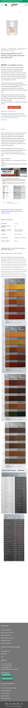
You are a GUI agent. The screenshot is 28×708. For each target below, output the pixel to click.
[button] (2, 5)
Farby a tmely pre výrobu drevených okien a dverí (12, 50)
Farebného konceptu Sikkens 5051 (9, 211)
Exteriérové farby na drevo (16, 114)
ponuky (8, 213)
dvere (5, 119)
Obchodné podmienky (6, 630)
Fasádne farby (6, 117)
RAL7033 (21, 229)
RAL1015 (16, 229)
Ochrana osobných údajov (7, 632)
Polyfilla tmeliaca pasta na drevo (7, 612)
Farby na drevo (12, 48)
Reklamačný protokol (6, 640)
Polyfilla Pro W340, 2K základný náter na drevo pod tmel (7, 586)
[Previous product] (5, 62)
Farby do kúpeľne (5, 695)
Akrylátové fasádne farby (6, 114)
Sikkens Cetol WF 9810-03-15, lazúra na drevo (21, 612)
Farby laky (4, 48)
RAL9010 (21, 231)
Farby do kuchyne (5, 693)
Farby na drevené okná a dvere (17, 116)
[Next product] (2, 62)
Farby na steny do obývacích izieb (9, 687)
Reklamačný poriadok (6, 635)
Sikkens (16, 241)
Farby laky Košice (18, 706)
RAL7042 (16, 231)
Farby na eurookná (18, 234)
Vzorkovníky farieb (5, 651)
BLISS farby (3, 653)
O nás (2, 656)
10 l (15, 226)
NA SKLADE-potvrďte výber (20, 237)
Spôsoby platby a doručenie (7, 637)
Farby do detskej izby (6, 690)
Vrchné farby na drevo (14, 117)
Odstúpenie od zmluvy (6, 643)
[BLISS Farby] (14, 5)
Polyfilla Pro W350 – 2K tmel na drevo (20, 586)
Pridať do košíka (14, 107)
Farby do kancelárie (5, 698)
